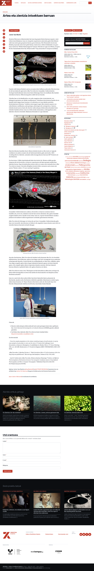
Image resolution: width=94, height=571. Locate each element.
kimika (87, 169)
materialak (77, 173)
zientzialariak (83, 179)
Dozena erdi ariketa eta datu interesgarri (74, 130)
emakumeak (70, 165)
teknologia (69, 179)
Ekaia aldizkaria (75, 163)
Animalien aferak (68, 121)
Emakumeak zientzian (69, 135)
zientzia (76, 179)
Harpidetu (86, 43)
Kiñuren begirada (68, 144)
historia (72, 167)
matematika (70, 173)
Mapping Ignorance (70, 491)
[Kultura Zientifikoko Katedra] (15, 552)
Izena (4, 454)
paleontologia (77, 177)
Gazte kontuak (69, 137)
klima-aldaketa (69, 171)
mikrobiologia (71, 175)
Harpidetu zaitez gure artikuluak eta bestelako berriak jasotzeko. (77, 39)
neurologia (77, 175)
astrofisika (85, 158)
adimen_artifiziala (68, 156)
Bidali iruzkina (7, 471)
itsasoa (82, 169)
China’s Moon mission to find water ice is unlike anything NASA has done (77, 510)
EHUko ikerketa (68, 131)
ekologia (83, 163)
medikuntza (84, 173)
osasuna (69, 177)
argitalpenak (87, 156)
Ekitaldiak (66, 133)
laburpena (76, 171)
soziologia (87, 177)
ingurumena (77, 169)
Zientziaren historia (69, 150)
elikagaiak (88, 162)
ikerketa (83, 167)
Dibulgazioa (69, 128)
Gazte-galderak (68, 139)
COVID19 (66, 124)
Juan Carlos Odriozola (15, 376)
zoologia (88, 179)
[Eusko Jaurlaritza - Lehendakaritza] (58, 552)
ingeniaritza (69, 169)
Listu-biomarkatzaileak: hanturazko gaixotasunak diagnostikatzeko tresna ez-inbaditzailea (77, 112)
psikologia (83, 177)
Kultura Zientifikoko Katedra (33, 534)
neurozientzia (84, 175)
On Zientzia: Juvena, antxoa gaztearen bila (46, 412)
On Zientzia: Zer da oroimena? (12, 412)
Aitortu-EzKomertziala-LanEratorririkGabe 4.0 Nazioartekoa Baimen (28, 568)
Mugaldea (5, 11)
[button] (4, 30)
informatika (88, 167)
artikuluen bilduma (77, 158)
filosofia (77, 165)
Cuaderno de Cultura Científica (13, 491)
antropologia (81, 156)
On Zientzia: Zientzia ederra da (73, 412)
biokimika (81, 160)
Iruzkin (5, 441)
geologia (67, 167)
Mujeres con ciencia (40, 491)
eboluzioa (68, 163)
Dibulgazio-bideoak (70, 126)
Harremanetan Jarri (63, 534)
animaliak (75, 156)
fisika (81, 165)
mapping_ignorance (84, 171)
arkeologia (70, 158)
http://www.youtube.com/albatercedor (22, 334)
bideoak (75, 161)
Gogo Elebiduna (68, 141)
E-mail (5, 460)
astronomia (68, 161)
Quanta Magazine (68, 146)
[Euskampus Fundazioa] (37, 552)
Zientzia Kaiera (49, 534)
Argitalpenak (67, 122)
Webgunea (5, 465)
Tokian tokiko (67, 148)
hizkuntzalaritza (77, 167)
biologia (87, 160)
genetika (87, 165)
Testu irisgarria (14, 30)
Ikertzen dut (67, 142)
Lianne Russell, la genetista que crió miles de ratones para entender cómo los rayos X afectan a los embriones (47, 511)
